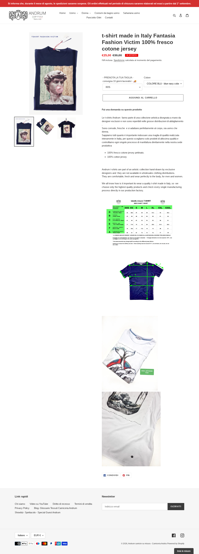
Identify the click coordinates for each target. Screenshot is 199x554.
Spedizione (119, 60)
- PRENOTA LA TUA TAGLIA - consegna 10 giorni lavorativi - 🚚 (119, 79)
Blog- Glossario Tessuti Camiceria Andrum (55, 508)
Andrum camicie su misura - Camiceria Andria (147, 543)
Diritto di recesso (61, 504)
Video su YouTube (39, 504)
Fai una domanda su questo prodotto (122, 109)
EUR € (37, 535)
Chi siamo (20, 504)
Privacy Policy (22, 508)
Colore (147, 77)
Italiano (21, 535)
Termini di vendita (83, 504)
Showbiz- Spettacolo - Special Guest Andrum (37, 512)
